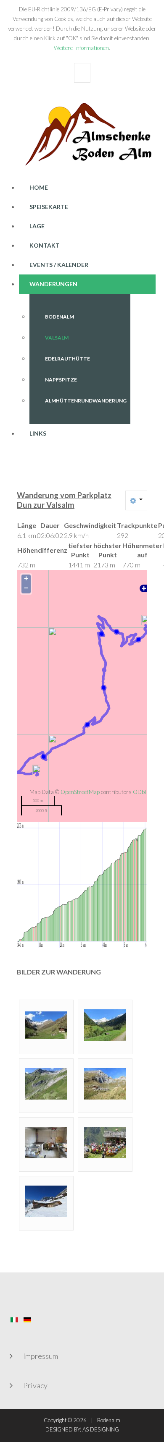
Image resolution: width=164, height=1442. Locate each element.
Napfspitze (61, 379)
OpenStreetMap (80, 792)
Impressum (40, 1356)
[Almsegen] (105, 1141)
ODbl (139, 792)
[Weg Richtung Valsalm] (46, 1083)
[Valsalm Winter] (46, 1200)
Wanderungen (53, 283)
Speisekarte (48, 206)
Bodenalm (59, 316)
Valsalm (57, 337)
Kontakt (44, 245)
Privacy (35, 1385)
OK (82, 73)
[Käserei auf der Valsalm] (46, 1141)
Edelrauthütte (67, 358)
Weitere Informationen (81, 47)
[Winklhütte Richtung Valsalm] (46, 1024)
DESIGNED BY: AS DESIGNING (82, 1429)
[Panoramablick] (105, 1024)
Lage (37, 226)
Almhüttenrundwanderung (86, 400)
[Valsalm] (105, 1083)
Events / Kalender (58, 264)
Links (37, 433)
